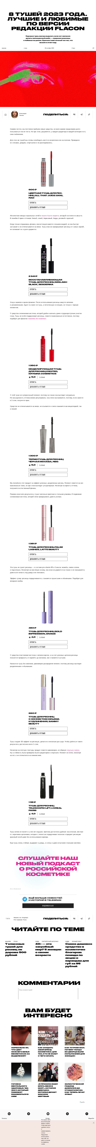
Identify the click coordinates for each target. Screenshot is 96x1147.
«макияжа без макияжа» (37, 319)
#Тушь (25, 920)
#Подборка (25, 917)
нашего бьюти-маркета (50, 216)
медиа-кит (91, 1118)
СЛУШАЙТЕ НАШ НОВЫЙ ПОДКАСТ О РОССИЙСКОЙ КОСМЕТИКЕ (48, 866)
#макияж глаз (17, 917)
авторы (48, 1118)
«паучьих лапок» (73, 750)
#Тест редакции (18, 920)
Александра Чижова (22, 114)
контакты (4, 1118)
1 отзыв (42, 377)
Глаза (25, 48)
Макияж (4, 48)
